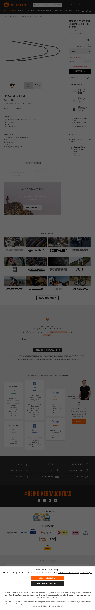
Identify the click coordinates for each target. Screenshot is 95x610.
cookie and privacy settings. (75, 572)
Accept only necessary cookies (47, 583)
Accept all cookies (46, 578)
